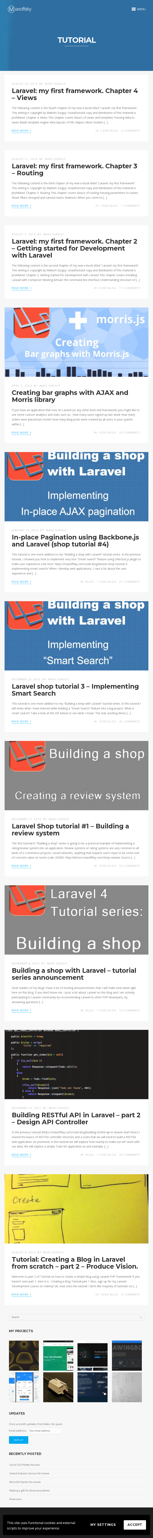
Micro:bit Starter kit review (25, 1482)
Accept (135, 1525)
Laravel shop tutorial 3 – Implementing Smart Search (75, 689)
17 (129, 288)
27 (129, 581)
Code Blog (109, 130)
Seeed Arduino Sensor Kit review (29, 1473)
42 (129, 721)
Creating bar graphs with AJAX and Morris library (70, 396)
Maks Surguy (55, 83)
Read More (21, 130)
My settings (103, 1525)
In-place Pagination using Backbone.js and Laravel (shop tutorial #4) (75, 540)
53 (129, 866)
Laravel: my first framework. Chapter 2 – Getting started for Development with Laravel (74, 248)
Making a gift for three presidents (29, 1490)
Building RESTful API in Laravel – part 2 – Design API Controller (76, 1118)
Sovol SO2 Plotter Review (24, 1465)
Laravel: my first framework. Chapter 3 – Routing (74, 169)
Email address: (18, 1430)
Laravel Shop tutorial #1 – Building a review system (70, 829)
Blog (90, 581)
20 (129, 432)
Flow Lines (15, 1499)
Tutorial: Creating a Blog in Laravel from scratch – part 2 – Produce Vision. (75, 1262)
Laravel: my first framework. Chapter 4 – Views (75, 94)
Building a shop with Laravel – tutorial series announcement (74, 974)
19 (129, 1010)
